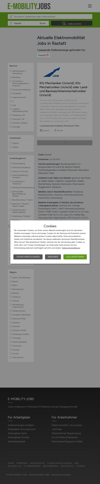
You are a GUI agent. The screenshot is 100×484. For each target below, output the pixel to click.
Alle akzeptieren (75, 257)
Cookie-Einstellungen (28, 257)
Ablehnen (53, 257)
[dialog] (50, 242)
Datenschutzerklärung (71, 248)
